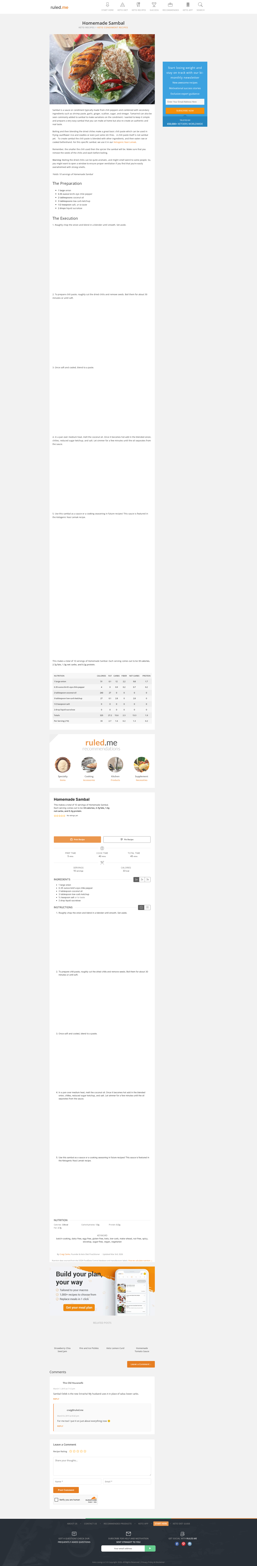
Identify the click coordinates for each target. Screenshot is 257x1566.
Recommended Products (118, 1523)
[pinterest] (183, 1544)
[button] (55, 815)
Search (201, 10)
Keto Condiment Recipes (112, 27)
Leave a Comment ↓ (141, 1364)
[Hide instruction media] (147, 907)
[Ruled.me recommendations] (102, 750)
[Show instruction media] (141, 907)
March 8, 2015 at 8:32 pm (68, 1415)
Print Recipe (79, 839)
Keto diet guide (181, 1523)
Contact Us (90, 1523)
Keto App (143, 1523)
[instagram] (189, 1544)
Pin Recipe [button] (128, 839)
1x (136, 879)
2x (142, 879)
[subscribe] (150, 1548)
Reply (56, 1399)
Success (154, 10)
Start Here (107, 10)
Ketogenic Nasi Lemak (125, 142)
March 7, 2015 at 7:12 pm (64, 1388)
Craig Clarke (65, 1254)
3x (147, 879)
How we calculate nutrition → (140, 1260)
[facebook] (176, 1544)
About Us (72, 1523)
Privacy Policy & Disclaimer (153, 1562)
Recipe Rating (60, 1451)
